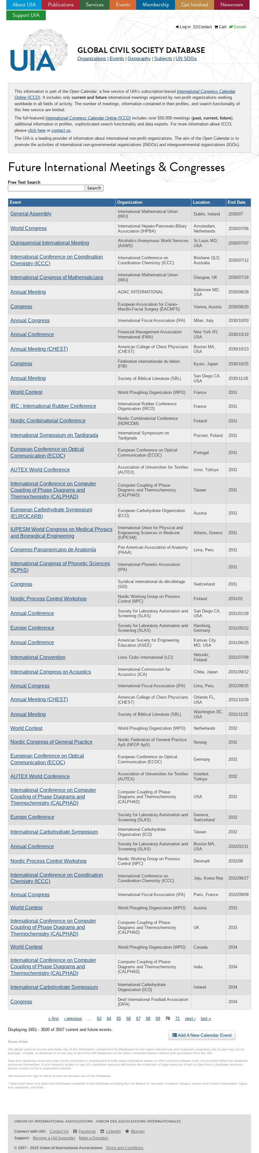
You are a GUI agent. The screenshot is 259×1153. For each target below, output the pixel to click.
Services (95, 5)
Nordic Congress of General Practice (51, 742)
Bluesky (138, 1131)
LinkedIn (113, 1131)
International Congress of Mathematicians (56, 277)
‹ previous (73, 1018)
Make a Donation (93, 1138)
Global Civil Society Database (141, 50)
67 (138, 1018)
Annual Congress (30, 320)
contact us (61, 130)
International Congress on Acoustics (50, 672)
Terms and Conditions (124, 1148)
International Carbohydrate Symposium (54, 832)
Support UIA (26, 15)
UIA (31, 46)
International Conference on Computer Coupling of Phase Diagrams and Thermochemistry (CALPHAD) (53, 490)
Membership (155, 5)
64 (109, 1018)
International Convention (37, 657)
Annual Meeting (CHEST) (39, 349)
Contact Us (59, 1131)
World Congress (28, 228)
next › (190, 1018)
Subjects (163, 58)
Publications (61, 5)
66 (128, 1018)
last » (206, 1018)
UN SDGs (186, 58)
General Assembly (30, 213)
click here (36, 130)
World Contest (26, 392)
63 (99, 1018)
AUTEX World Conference (40, 469)
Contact (204, 27)
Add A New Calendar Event (204, 1035)
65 (119, 1018)
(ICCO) (88, 118)
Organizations (91, 58)
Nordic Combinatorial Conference (48, 420)
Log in (185, 27)
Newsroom (231, 5)
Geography (139, 58)
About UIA (24, 5)
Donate (239, 27)
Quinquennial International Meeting (49, 243)
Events (123, 5)
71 (177, 1018)
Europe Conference (32, 628)
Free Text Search (24, 182)
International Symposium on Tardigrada (54, 435)
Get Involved (194, 5)
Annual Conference (32, 334)
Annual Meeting (28, 292)
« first (53, 1018)
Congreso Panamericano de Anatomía (53, 549)
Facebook (87, 1131)
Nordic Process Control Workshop (48, 598)
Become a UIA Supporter (54, 1138)
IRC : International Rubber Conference (53, 406)
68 (148, 1018)
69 (158, 1018)
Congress (21, 306)
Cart (222, 27)
